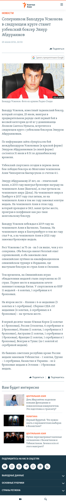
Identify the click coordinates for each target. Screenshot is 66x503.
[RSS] (47, 466)
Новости (8, 13)
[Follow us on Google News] (40, 466)
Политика (31, 416)
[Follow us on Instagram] (12, 466)
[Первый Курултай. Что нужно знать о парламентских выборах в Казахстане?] (14, 420)
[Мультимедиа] (20, 499)
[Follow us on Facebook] (19, 466)
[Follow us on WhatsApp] (33, 466)
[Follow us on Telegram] (26, 466)
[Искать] (45, 499)
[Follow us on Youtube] (5, 466)
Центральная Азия (36, 396)
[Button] (57, 49)
